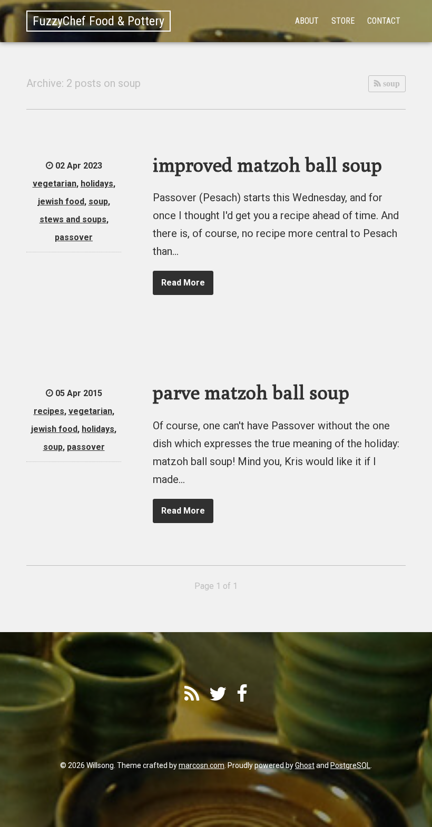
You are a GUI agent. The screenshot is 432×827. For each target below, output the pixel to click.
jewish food (61, 201)
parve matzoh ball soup (251, 392)
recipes (49, 411)
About (307, 21)
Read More (183, 283)
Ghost (305, 765)
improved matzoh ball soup (267, 164)
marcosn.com (201, 765)
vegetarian (54, 184)
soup (390, 83)
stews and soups (73, 219)
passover (74, 237)
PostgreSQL (350, 765)
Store (343, 21)
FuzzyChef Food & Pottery (98, 21)
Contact (383, 21)
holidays (97, 184)
